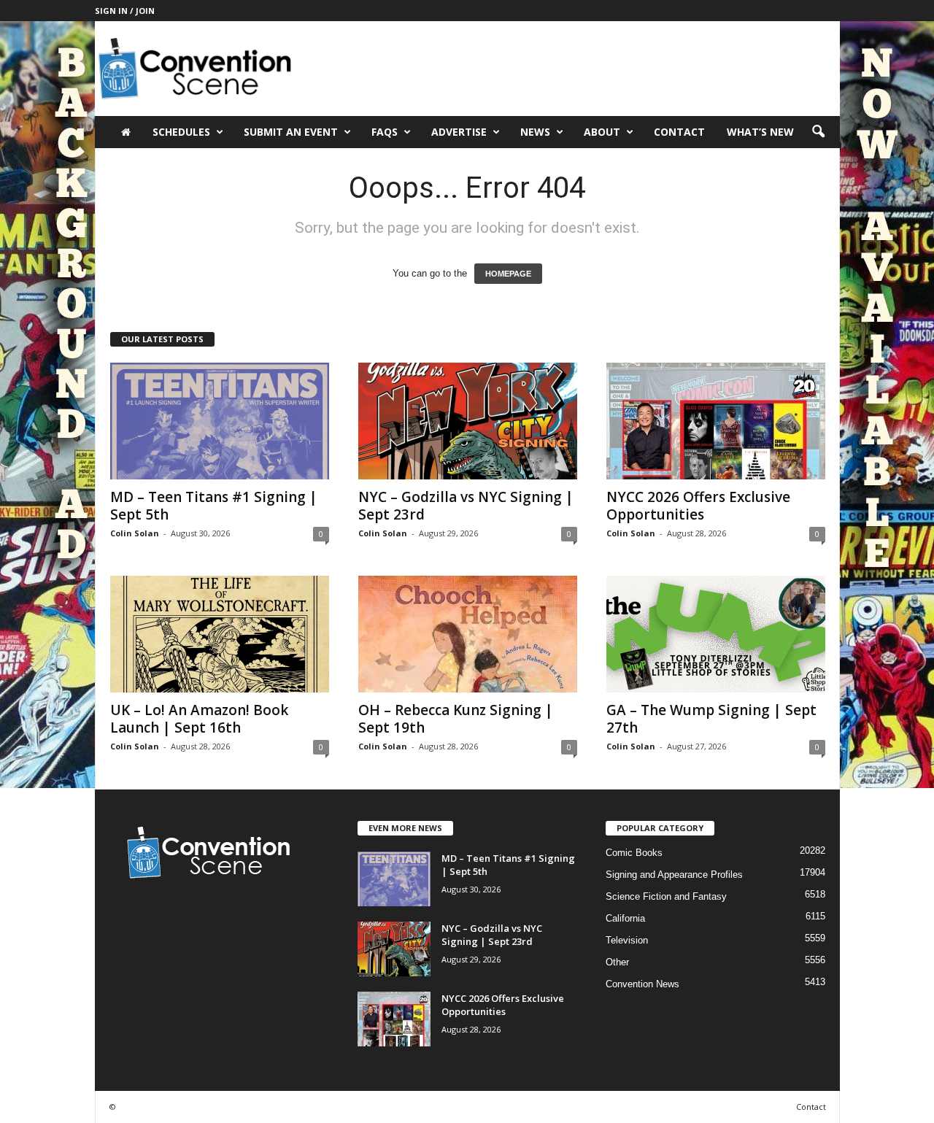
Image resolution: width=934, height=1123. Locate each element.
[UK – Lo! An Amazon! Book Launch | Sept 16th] (219, 634)
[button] (818, 132)
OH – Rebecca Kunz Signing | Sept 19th (455, 719)
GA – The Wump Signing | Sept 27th (711, 719)
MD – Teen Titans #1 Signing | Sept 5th (213, 505)
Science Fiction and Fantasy (666, 896)
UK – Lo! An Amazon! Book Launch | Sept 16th (199, 719)
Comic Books (634, 852)
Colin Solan (134, 533)
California (625, 918)
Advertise (459, 132)
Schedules (181, 132)
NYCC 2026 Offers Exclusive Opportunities (698, 505)
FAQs (384, 132)
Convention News (642, 984)
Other (617, 962)
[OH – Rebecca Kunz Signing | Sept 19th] (467, 634)
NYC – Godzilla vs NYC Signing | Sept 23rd (466, 505)
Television (627, 940)
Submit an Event (291, 132)
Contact (679, 132)
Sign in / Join (125, 10)
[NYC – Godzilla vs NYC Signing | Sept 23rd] (467, 421)
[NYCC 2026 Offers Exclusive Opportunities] (715, 421)
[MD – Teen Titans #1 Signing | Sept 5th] (219, 421)
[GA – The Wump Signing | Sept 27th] (715, 634)
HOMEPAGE (508, 273)
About (602, 132)
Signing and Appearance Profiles (674, 874)
